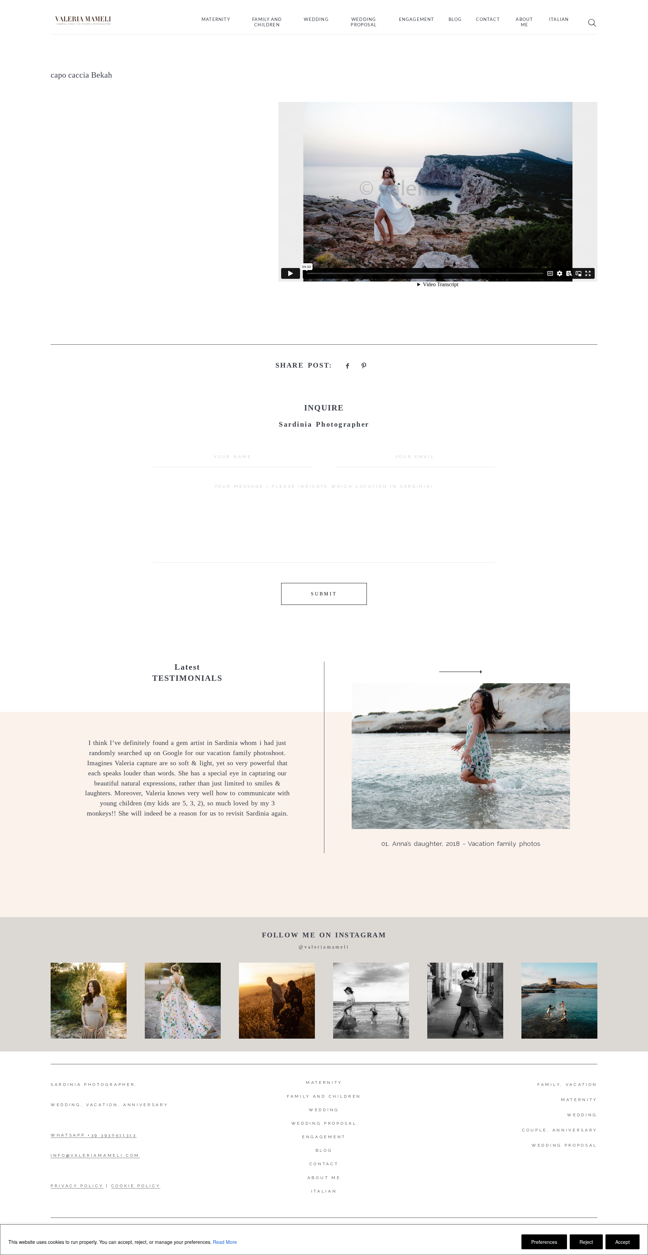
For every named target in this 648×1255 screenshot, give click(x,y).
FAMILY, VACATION (567, 1084)
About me (524, 22)
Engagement (416, 20)
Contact (488, 20)
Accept (622, 1241)
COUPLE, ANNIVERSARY (559, 1130)
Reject (586, 1241)
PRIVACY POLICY (77, 1185)
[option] (324, 758)
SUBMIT (324, 593)
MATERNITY (579, 1099)
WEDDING (582, 1115)
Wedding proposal (364, 22)
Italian (559, 20)
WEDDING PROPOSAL (564, 1145)
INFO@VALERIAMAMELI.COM (95, 1155)
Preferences (544, 1241)
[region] (324, 1239)
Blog (455, 20)
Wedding (316, 20)
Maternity (215, 20)
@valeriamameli (324, 947)
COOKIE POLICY (136, 1185)
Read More (225, 1241)
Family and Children (267, 22)
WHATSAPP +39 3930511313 (94, 1135)
